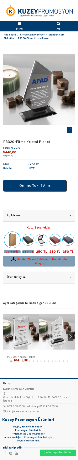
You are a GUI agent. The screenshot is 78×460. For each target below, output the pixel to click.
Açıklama (13, 215)
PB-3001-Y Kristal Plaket (21, 356)
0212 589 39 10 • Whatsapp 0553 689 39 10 (32, 406)
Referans (8, 147)
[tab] (39, 216)
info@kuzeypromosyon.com (23, 411)
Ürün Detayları (16, 277)
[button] (11, 361)
